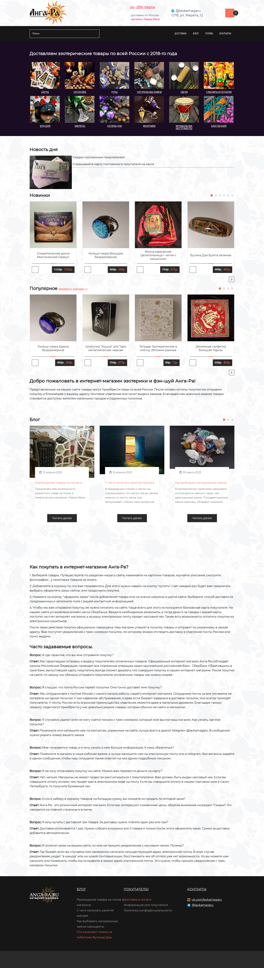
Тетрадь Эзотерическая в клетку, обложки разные (158, 348)
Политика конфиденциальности (148, 910)
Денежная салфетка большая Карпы (211, 348)
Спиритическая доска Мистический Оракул (53, 255)
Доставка (181, 33)
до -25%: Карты (142, 7)
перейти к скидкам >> (73, 289)
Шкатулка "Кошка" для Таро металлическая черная (105, 348)
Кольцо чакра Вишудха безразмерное (106, 255)
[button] (211, 195)
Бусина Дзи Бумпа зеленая (210, 255)
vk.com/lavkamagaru (207, 899)
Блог (196, 33)
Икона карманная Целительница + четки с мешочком (158, 255)
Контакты (225, 33)
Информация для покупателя (146, 905)
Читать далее (62, 518)
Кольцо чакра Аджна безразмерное (53, 348)
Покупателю (136, 889)
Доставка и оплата (137, 899)
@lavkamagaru (203, 905)
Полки (209, 33)
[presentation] (231, 279)
